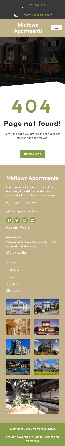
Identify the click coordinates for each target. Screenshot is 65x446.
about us (15, 269)
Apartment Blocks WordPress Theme (32, 428)
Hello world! (13, 237)
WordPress (32, 440)
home (13, 262)
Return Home (32, 153)
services (15, 277)
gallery (14, 284)
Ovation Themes (42, 436)
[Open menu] (56, 28)
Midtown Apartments (28, 28)
